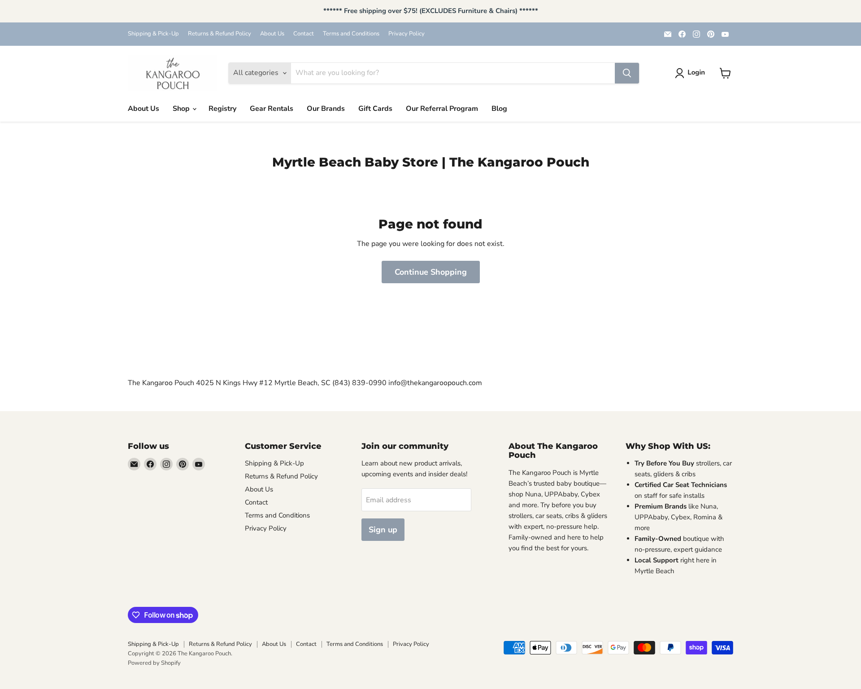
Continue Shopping (431, 272)
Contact (303, 34)
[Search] (627, 73)
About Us (272, 34)
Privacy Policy (406, 34)
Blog (499, 109)
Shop (182, 109)
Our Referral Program (442, 109)
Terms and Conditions (351, 34)
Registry (222, 109)
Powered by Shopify (154, 663)
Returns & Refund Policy (219, 34)
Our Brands (326, 109)
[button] (692, 73)
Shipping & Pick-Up (153, 34)
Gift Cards (375, 109)
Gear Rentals (271, 109)
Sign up (383, 529)
